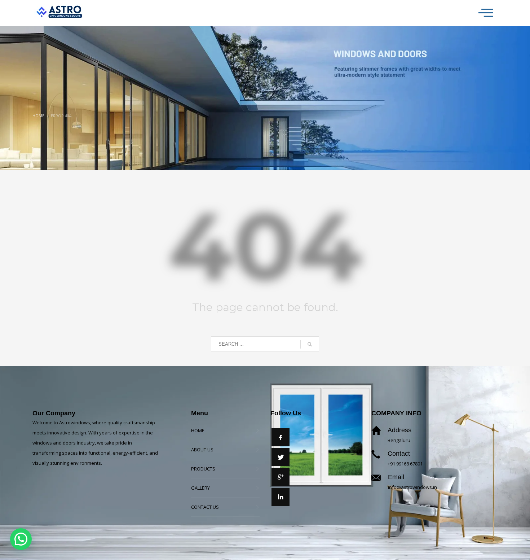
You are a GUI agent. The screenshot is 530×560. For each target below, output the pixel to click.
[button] (21, 539)
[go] (309, 344)
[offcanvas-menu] (486, 13)
